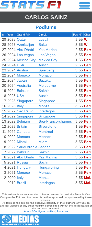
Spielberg (46, 70)
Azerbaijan (25, 44)
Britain (22, 126)
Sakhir (44, 91)
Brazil (21, 183)
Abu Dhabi (25, 50)
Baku (43, 44)
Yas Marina (48, 50)
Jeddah (45, 147)
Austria (22, 70)
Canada (23, 131)
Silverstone (47, 126)
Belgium (23, 121)
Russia (22, 162)
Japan (22, 80)
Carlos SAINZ (46, 17)
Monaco (23, 75)
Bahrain (23, 91)
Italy (20, 106)
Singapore (25, 101)
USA (20, 65)
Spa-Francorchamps (55, 121)
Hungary (24, 167)
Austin (44, 65)
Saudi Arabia (27, 147)
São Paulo (25, 111)
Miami (22, 142)
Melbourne (47, 85)
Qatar (21, 39)
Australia (24, 85)
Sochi (43, 162)
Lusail (43, 39)
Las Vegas (25, 55)
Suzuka (45, 80)
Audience (62, 211)
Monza (44, 106)
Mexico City (26, 60)
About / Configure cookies (39, 211)
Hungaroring (49, 167)
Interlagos (47, 111)
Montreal (46, 131)
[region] (46, 110)
